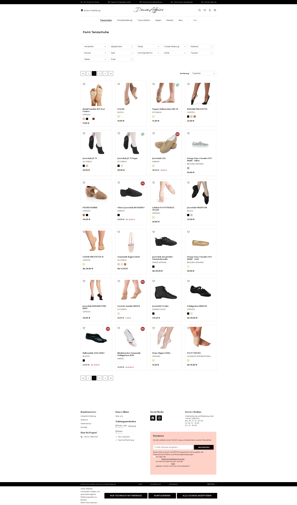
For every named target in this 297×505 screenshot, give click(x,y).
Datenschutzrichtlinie (161, 454)
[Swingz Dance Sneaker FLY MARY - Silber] (200, 143)
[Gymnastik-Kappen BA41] (131, 242)
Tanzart (194, 53)
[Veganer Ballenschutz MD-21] (166, 94)
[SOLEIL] (131, 94)
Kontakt (84, 427)
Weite (87, 59)
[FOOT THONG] (200, 338)
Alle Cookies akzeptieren (197, 496)
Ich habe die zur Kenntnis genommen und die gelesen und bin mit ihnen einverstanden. (173, 461)
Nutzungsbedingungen (184, 454)
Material (194, 46)
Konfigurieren (162, 496)
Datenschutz (86, 424)
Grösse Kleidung (171, 46)
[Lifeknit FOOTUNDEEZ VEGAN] (166, 193)
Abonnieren (204, 447)
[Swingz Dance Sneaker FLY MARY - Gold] (200, 242)
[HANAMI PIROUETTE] (200, 94)
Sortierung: (184, 73)
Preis (113, 59)
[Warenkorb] (215, 10)
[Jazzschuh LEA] (166, 143)
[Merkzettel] (204, 10)
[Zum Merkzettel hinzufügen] (84, 84)
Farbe (140, 46)
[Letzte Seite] (110, 73)
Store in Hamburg (92, 10)
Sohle (166, 53)
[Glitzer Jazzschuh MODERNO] (131, 193)
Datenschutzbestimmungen (173, 459)
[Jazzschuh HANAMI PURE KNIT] (96, 291)
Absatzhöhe (116, 46)
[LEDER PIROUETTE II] (96, 242)
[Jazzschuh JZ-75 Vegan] (131, 143)
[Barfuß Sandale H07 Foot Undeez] (96, 94)
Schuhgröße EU (145, 53)
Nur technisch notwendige (126, 496)
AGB (173, 464)
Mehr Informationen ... (90, 503)
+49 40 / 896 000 (90, 437)
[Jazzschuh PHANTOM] (200, 193)
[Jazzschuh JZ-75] (96, 143)
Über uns (119, 416)
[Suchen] (199, 10)
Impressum (173, 484)
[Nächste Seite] (105, 73)
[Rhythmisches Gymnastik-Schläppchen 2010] (131, 338)
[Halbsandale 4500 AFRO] (96, 338)
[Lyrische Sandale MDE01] (131, 291)
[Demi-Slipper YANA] (166, 338)
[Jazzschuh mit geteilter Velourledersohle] (166, 242)
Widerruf (84, 420)
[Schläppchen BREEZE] (200, 291)
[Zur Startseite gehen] (148, 10)
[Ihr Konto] (209, 10)
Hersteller (89, 46)
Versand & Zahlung (88, 416)
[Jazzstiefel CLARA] (166, 291)
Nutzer (87, 53)
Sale (113, 53)
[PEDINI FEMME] (96, 193)
